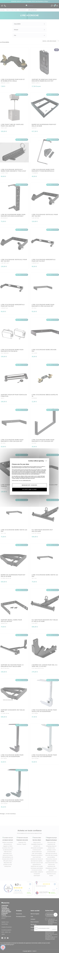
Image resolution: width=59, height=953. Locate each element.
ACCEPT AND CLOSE (29, 489)
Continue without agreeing (36, 461)
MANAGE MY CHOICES (29, 485)
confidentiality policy (26, 480)
